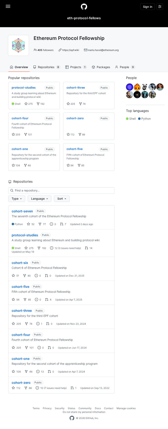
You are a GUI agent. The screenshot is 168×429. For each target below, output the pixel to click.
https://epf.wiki (70, 50)
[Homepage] (84, 6)
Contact (108, 408)
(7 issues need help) (55, 388)
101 (29, 134)
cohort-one (21, 359)
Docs (98, 408)
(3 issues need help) (69, 248)
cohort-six (20, 263)
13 (42, 371)
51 (17, 275)
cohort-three (22, 311)
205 (72, 103)
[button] (16, 198)
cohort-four (21, 335)
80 (29, 275)
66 (83, 134)
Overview (21, 67)
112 (72, 134)
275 (30, 103)
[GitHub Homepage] (71, 418)
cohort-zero (21, 383)
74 (84, 103)
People (127, 67)
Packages (103, 67)
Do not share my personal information (84, 411)
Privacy (47, 408)
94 (72, 165)
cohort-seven (22, 211)
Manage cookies (126, 408)
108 (17, 165)
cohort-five (20, 287)
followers (45, 50)
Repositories (48, 67)
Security (60, 408)
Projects (77, 67)
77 (44, 224)
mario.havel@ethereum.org (103, 50)
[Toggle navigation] (8, 6)
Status (71, 408)
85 (82, 165)
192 (42, 103)
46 (29, 165)
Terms (36, 408)
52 (32, 224)
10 (41, 388)
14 (90, 248)
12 (55, 248)
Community (85, 408)
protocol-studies (25, 235)
